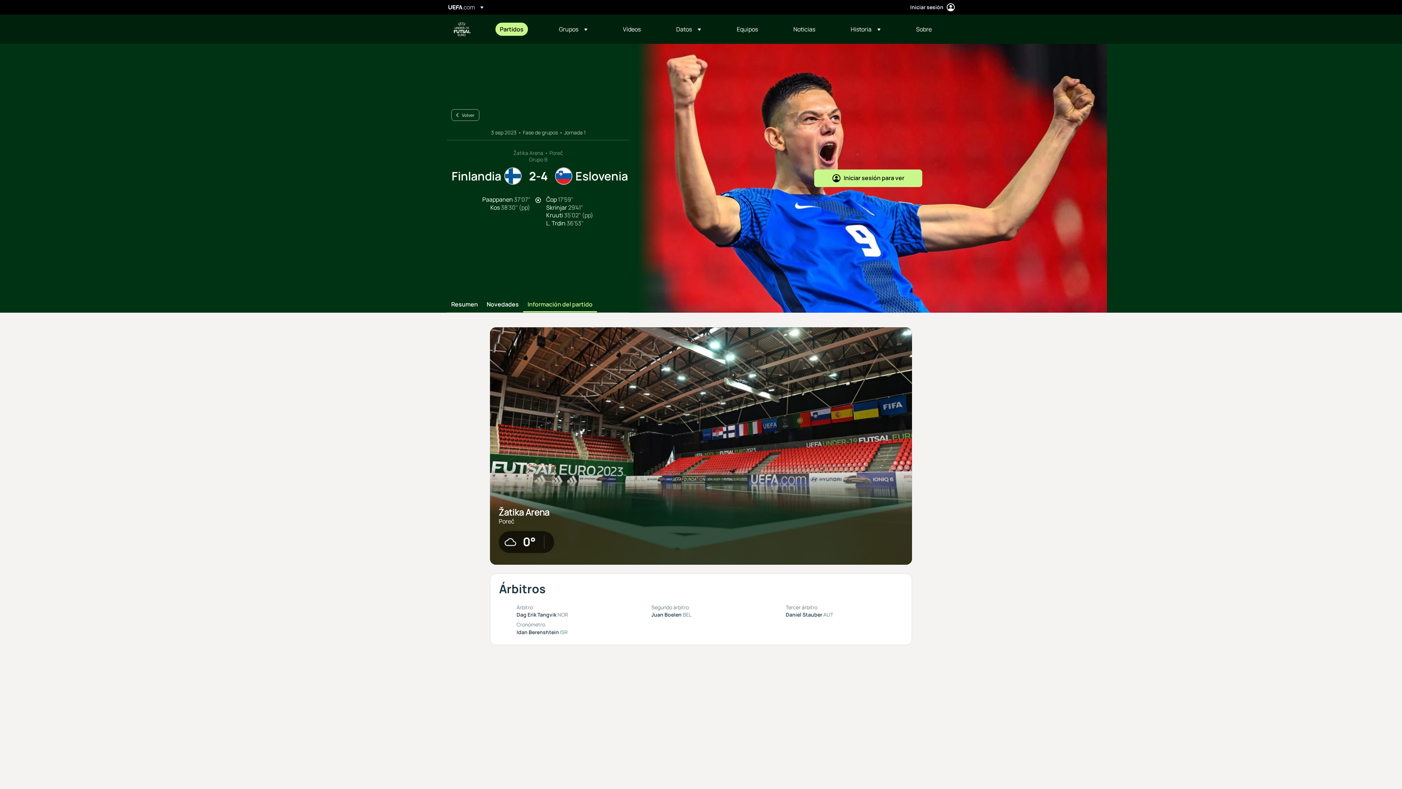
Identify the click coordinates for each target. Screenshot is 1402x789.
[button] (573, 29)
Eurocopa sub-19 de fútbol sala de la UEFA (462, 29)
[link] (511, 29)
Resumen (464, 304)
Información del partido (560, 304)
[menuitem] (520, 29)
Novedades (503, 304)
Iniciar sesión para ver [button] (874, 178)
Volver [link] (468, 115)
